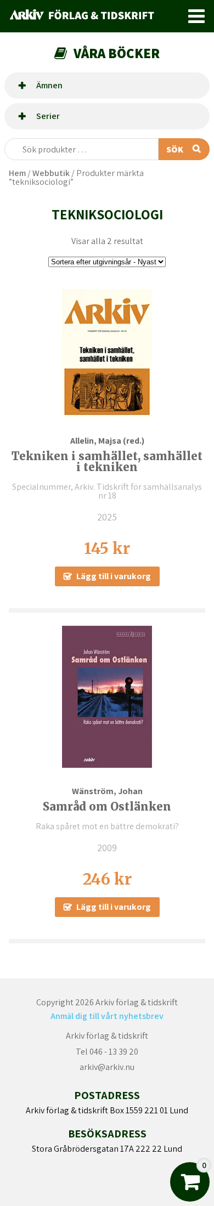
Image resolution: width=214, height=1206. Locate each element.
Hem (17, 173)
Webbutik (51, 173)
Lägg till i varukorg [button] (113, 576)
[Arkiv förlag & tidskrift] (94, 16)
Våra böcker (117, 53)
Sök (174, 149)
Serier (48, 116)
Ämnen (49, 85)
